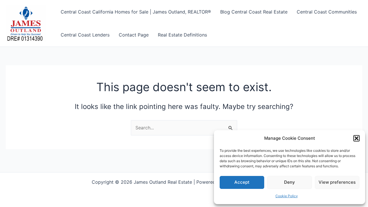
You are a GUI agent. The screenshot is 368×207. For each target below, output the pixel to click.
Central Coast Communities (327, 12)
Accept (242, 182)
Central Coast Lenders (85, 35)
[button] (356, 138)
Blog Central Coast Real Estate (254, 12)
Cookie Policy (286, 196)
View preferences (337, 182)
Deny (289, 182)
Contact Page (134, 35)
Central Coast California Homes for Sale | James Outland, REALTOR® (136, 12)
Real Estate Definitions (182, 35)
